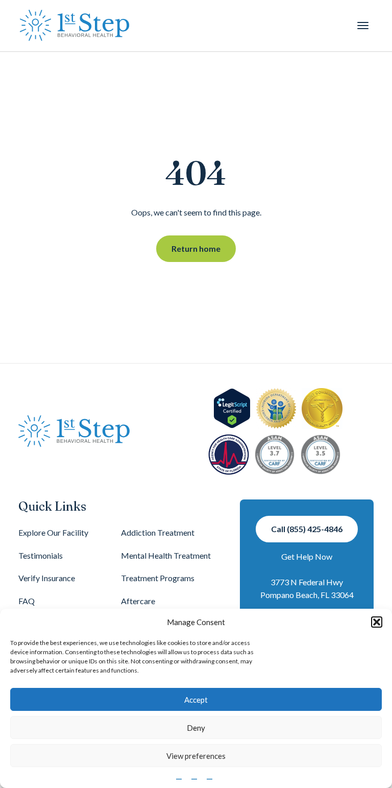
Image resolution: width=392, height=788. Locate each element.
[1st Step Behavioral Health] (74, 25)
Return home (196, 248)
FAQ (26, 601)
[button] (377, 622)
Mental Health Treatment (166, 555)
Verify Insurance (46, 578)
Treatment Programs (157, 578)
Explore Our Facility (53, 532)
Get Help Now (306, 556)
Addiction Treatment (157, 532)
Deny (196, 727)
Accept (196, 699)
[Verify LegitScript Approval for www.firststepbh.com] (232, 408)
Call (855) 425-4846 (306, 529)
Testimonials (40, 555)
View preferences (196, 755)
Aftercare (138, 601)
